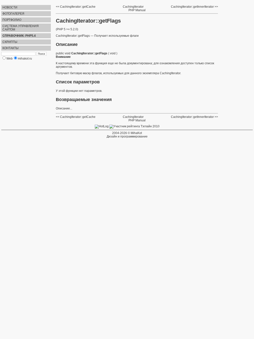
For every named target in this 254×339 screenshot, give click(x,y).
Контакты (10, 48)
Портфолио (11, 20)
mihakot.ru (25, 58)
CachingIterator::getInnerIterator (192, 6)
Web (9, 58)
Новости (9, 7)
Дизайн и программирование (127, 136)
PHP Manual (137, 10)
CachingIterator (133, 6)
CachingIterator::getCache (77, 6)
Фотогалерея (13, 13)
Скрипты (9, 42)
